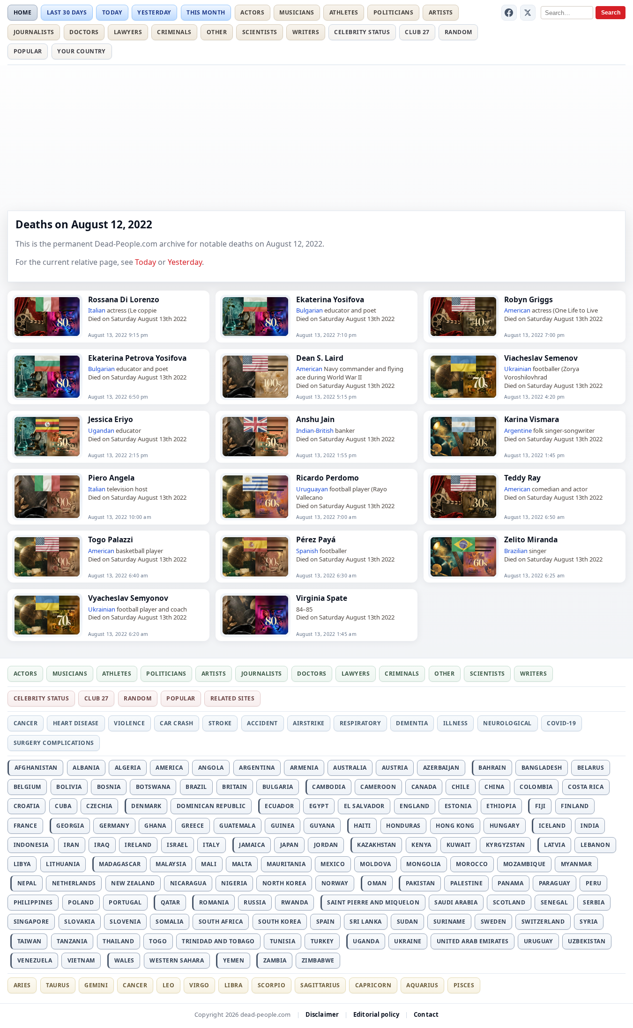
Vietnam (81, 960)
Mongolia (423, 864)
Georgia (70, 826)
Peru (594, 883)
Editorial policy (376, 1014)
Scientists (259, 32)
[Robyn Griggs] (463, 317)
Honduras (403, 826)
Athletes (343, 12)
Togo (158, 941)
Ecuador (279, 806)
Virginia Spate (321, 598)
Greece (192, 826)
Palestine (466, 883)
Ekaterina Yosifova (330, 299)
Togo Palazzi (110, 539)
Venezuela (34, 960)
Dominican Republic (211, 806)
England (414, 806)
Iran (71, 845)
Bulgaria (277, 787)
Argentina (257, 768)
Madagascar (120, 864)
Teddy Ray (522, 478)
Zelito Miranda (531, 539)
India (590, 826)
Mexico (332, 864)
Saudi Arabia (455, 902)
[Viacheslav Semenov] (463, 376)
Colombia (536, 787)
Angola (211, 768)
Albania (86, 768)
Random (458, 32)
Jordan (326, 845)
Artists (441, 12)
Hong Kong (455, 826)
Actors (252, 12)
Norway (335, 883)
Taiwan (29, 941)
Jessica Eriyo (110, 419)
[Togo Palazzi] (47, 557)
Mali (208, 864)
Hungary (505, 826)
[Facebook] (509, 13)
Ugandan (101, 430)
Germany (114, 826)
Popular (28, 51)
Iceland (552, 826)
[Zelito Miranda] (463, 557)
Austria (395, 768)
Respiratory (360, 723)
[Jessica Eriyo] (47, 437)
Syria (588, 922)
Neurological (507, 723)
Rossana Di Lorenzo (123, 299)
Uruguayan (312, 489)
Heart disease (76, 723)
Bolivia (69, 787)
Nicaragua (188, 883)
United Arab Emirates (473, 941)
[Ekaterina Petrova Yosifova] (47, 376)
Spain (325, 922)
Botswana (153, 787)
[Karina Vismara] (463, 437)
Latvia (554, 845)
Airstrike (308, 723)
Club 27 (417, 32)
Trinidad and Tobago (218, 941)
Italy (211, 845)
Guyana (322, 826)
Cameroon (378, 787)
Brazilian (516, 551)
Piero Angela (111, 478)
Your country (81, 51)
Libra (233, 985)
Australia (349, 768)
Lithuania (63, 864)
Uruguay (538, 941)
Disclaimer (322, 1014)
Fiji (540, 806)
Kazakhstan (376, 845)
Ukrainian (517, 369)
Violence (129, 723)
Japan (289, 845)
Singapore (31, 922)
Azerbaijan (441, 768)
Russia (255, 902)
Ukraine (407, 941)
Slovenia (125, 922)
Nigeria (234, 883)
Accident (262, 723)
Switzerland (543, 922)
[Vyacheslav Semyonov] (47, 615)
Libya (22, 864)
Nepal (27, 883)
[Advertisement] (317, 137)
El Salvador (364, 806)
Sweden (493, 922)
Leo (168, 985)
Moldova (375, 864)
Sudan (407, 922)
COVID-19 (561, 723)
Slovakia (79, 922)
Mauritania (286, 864)
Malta (242, 864)
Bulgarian (309, 310)
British (325, 430)
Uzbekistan (586, 941)
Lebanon (595, 845)
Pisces (464, 985)
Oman (377, 883)
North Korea (284, 883)
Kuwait (459, 845)
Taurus (57, 985)
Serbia (593, 902)
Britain (234, 787)
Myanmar (576, 864)
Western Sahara (176, 960)
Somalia (169, 922)
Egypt (318, 806)
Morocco (472, 864)
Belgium (27, 787)
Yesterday (154, 12)
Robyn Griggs (528, 299)
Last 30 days (67, 12)
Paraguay (555, 883)
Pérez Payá (315, 539)
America (169, 768)
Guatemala (237, 826)
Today (112, 12)
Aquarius (422, 985)
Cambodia (328, 787)
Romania (214, 902)
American (517, 310)
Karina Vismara (531, 419)
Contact (426, 1014)
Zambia (275, 960)
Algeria (128, 768)
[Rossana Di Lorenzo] (47, 317)
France (25, 826)
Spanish (307, 551)
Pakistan (420, 883)
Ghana (155, 826)
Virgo (199, 985)
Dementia (412, 723)
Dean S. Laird (319, 358)
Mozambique (524, 864)
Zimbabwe (318, 960)
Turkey (322, 941)
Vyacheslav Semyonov (128, 598)
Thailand (118, 941)
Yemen (233, 960)
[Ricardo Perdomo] (255, 496)
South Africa (221, 922)
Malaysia (171, 864)
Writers (305, 32)
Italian (96, 310)
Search (610, 12)
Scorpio (271, 985)
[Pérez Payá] (255, 557)
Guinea (283, 826)
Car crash (176, 723)
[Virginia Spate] (255, 615)
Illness (455, 723)
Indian (305, 430)
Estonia (458, 806)
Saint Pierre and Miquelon (373, 902)
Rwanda (294, 902)
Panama (510, 883)
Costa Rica (585, 787)
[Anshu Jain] (255, 437)
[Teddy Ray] (463, 496)
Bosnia (109, 787)
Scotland (509, 902)
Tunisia (282, 941)
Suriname (449, 922)
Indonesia (31, 845)
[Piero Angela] (47, 496)
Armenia (304, 768)
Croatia (27, 806)
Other (217, 32)
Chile (460, 787)
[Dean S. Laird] (255, 376)
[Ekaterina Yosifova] (255, 317)
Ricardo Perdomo (327, 478)
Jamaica (252, 845)
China (494, 787)
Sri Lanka (365, 922)
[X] (528, 13)
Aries (22, 985)
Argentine (518, 430)
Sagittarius (320, 985)
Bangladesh (541, 768)
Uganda (366, 941)
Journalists (34, 32)
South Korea (279, 922)
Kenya (421, 845)
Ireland (138, 845)
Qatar (170, 902)
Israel (177, 845)
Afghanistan (36, 768)
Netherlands (74, 883)
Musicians (296, 12)
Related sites (232, 698)
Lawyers (128, 32)
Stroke (220, 723)
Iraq (102, 845)
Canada (424, 787)
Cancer (26, 723)
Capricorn (373, 985)
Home (23, 12)
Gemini (96, 985)
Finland (574, 806)
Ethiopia (501, 806)
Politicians (393, 12)
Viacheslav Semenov (541, 358)
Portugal (125, 902)
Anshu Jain (315, 419)
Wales (124, 960)
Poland (81, 902)
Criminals (174, 32)
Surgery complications (54, 743)
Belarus (590, 768)
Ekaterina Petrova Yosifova (137, 358)
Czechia (99, 806)
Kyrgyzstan (505, 845)
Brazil (196, 787)
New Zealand (133, 883)
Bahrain (492, 768)
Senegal (554, 902)
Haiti (362, 826)
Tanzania (72, 941)
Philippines (33, 902)
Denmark (146, 806)
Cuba (63, 806)
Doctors (83, 32)
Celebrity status (362, 32)
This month (205, 12)
